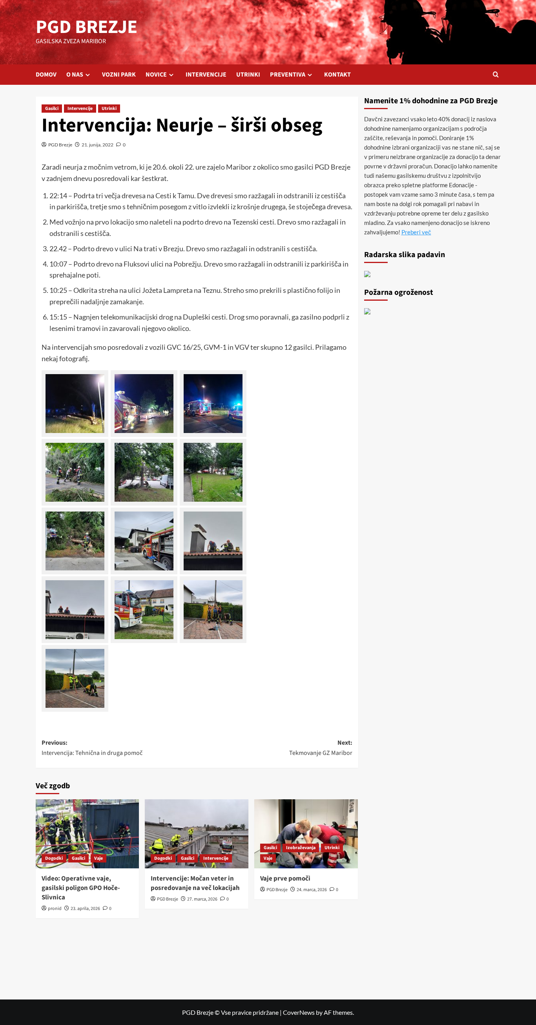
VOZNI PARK (119, 74)
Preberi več (416, 232)
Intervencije (80, 108)
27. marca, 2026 (202, 899)
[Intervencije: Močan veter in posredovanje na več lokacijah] (196, 833)
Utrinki (109, 108)
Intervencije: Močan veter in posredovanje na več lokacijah (195, 883)
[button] (496, 74)
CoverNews (299, 1012)
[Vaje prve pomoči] (306, 833)
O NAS (74, 74)
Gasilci (51, 108)
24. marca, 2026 (312, 889)
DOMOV (46, 74)
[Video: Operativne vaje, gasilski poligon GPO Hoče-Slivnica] (87, 833)
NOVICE (156, 74)
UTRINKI (248, 74)
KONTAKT (337, 74)
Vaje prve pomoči (285, 878)
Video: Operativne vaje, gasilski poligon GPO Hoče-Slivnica (81, 888)
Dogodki (54, 858)
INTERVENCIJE (206, 74)
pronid (55, 908)
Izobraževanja (300, 847)
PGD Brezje (60, 145)
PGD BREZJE (86, 27)
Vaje (98, 858)
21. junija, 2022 (97, 145)
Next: (320, 747)
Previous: (92, 747)
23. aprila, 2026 (85, 908)
